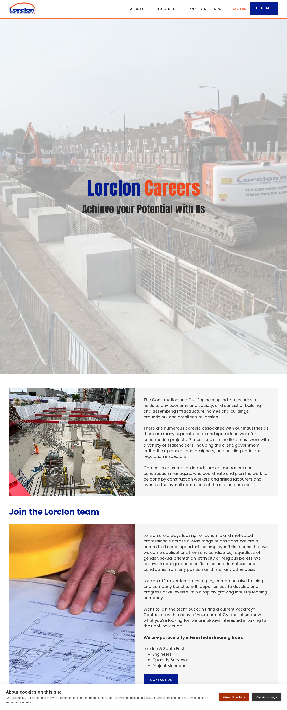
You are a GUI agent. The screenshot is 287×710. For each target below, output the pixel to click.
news (219, 9)
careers (238, 9)
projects (197, 9)
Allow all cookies (234, 697)
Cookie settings (266, 697)
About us (138, 9)
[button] (167, 8)
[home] (68, 9)
